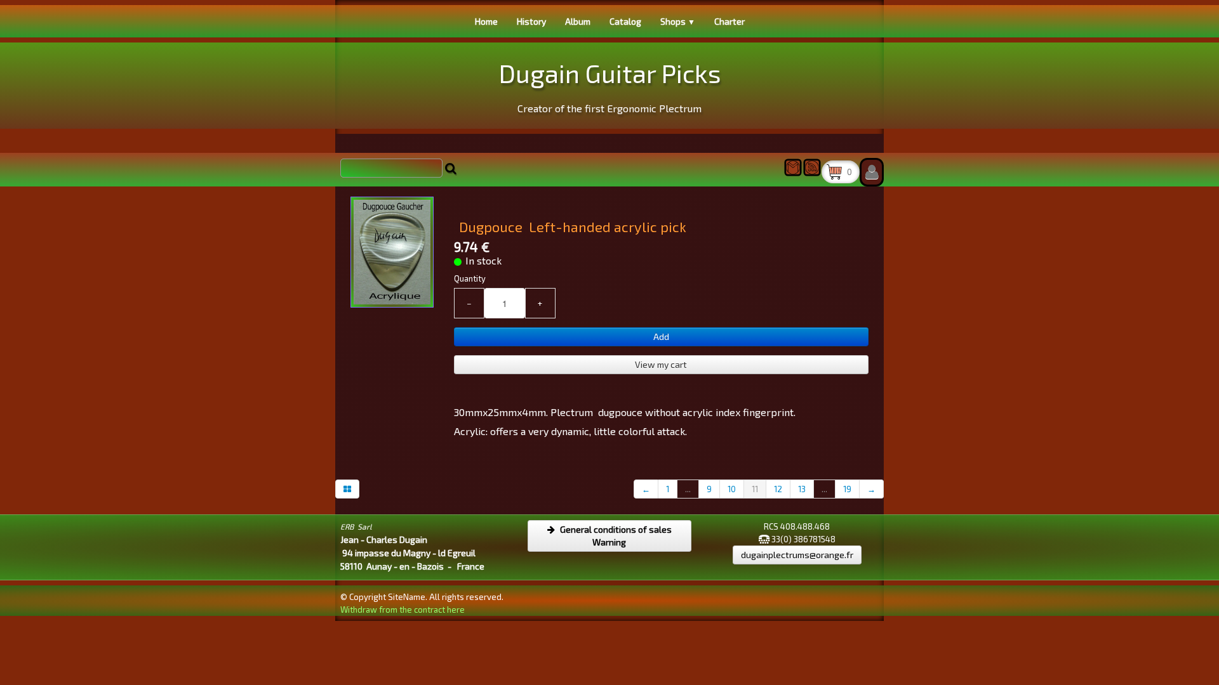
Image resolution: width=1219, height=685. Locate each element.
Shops (677, 21)
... (688, 489)
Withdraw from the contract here (402, 609)
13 (802, 489)
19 (847, 489)
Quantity (470, 278)
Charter (729, 21)
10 (732, 489)
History (531, 21)
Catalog (625, 21)
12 (778, 489)
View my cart (661, 364)
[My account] (872, 172)
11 (755, 489)
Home (486, 21)
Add (661, 336)
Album (577, 21)
